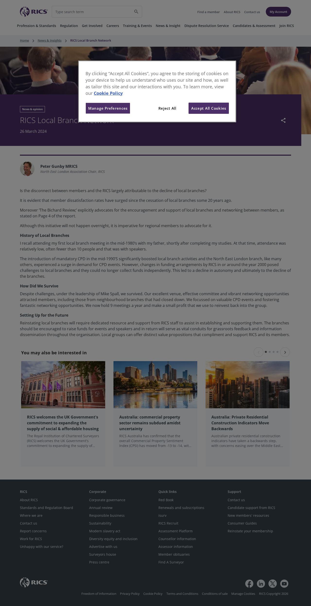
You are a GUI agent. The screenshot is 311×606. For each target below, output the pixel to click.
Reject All (167, 108)
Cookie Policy (108, 93)
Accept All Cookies (208, 108)
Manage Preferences (108, 108)
